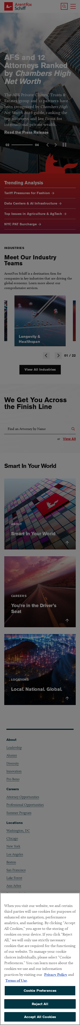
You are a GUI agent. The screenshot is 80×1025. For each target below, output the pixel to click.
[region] (40, 959)
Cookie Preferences (40, 991)
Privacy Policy (55, 974)
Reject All (40, 1004)
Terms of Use (16, 980)
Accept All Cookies (40, 1017)
